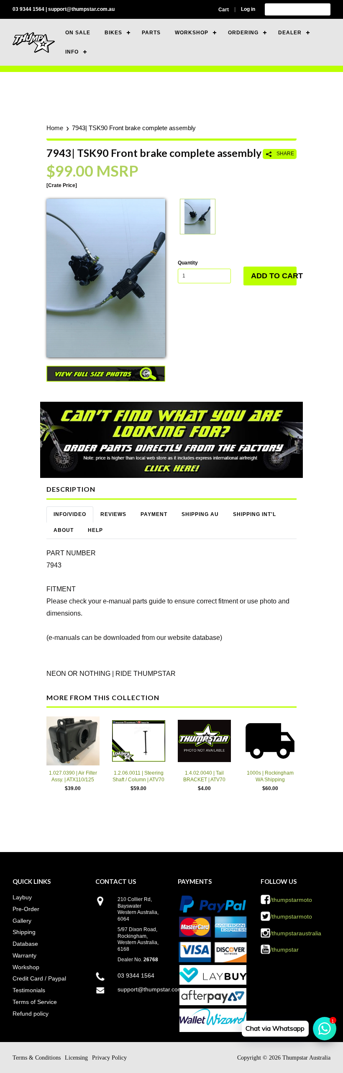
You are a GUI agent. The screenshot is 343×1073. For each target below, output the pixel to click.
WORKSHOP (191, 33)
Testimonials (29, 990)
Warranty (24, 955)
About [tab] (64, 530)
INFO (72, 52)
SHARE (284, 154)
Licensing (76, 1058)
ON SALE (77, 33)
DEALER (290, 33)
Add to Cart (274, 276)
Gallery (22, 920)
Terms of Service (35, 1002)
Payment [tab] (154, 514)
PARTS (151, 33)
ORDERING (243, 33)
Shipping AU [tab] (200, 514)
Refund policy (31, 1013)
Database (25, 943)
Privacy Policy (109, 1058)
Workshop (26, 967)
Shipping (24, 932)
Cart (223, 10)
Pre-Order (26, 909)
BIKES (113, 33)
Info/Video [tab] (70, 514)
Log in (248, 9)
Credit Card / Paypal (39, 978)
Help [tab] (95, 530)
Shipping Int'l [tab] (254, 514)
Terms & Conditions (37, 1058)
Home (54, 127)
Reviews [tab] (113, 514)
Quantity (188, 263)
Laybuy (22, 897)
